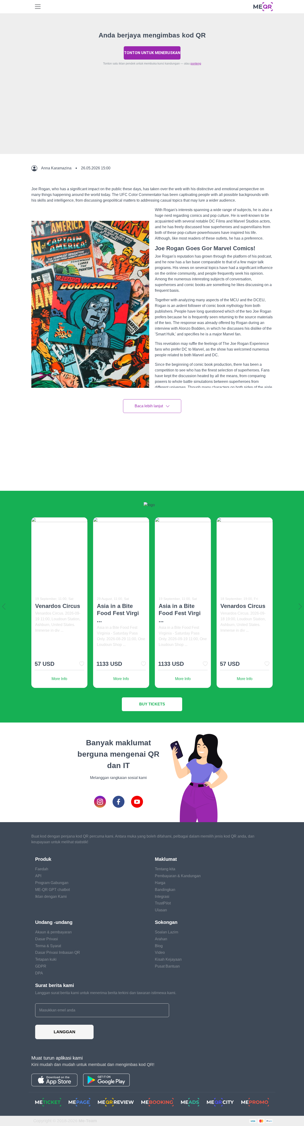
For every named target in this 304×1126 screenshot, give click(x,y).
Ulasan (161, 910)
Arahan (161, 939)
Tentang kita (165, 869)
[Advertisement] (152, 121)
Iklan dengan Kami (51, 896)
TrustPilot (163, 903)
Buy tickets (152, 704)
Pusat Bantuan (167, 966)
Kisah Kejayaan (168, 959)
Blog (159, 946)
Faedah (41, 869)
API (38, 876)
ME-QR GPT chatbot (52, 890)
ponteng (195, 63)
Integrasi (162, 896)
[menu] (37, 6)
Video (160, 952)
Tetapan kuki (46, 959)
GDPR (40, 966)
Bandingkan (165, 890)
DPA (39, 973)
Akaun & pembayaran (53, 932)
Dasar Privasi (46, 939)
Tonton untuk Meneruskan (152, 53)
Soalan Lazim (166, 932)
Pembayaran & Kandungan (178, 876)
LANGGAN (64, 1031)
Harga (160, 883)
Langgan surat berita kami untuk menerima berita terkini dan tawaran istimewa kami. (105, 993)
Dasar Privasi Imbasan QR (57, 952)
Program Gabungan (51, 883)
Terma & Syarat (48, 946)
